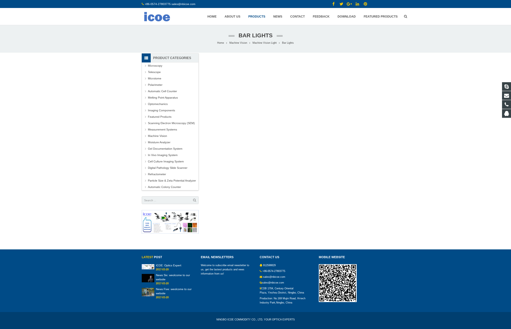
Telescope (154, 72)
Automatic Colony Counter (164, 187)
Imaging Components (161, 110)
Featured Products (159, 116)
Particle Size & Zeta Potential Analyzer (172, 180)
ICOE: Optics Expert (168, 265)
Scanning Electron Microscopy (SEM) (171, 123)
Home (220, 42)
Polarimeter (155, 84)
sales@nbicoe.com (183, 4)
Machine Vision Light (265, 42)
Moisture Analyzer (159, 142)
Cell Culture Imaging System (166, 161)
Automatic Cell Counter (162, 91)
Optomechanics (158, 104)
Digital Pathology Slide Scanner (167, 167)
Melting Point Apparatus (163, 97)
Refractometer (157, 174)
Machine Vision (238, 42)
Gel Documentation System (165, 148)
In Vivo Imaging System (163, 155)
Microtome (154, 78)
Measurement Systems (162, 129)
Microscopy (155, 65)
